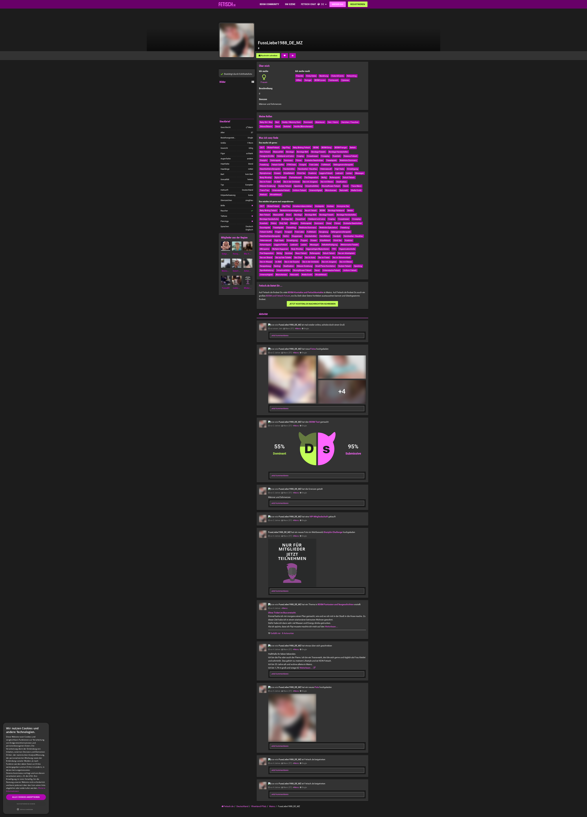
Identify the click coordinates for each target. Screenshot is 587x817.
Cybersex (345, 80)
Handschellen (289, 169)
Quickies (288, 253)
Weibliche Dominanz (348, 160)
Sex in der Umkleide (292, 182)
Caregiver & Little (267, 156)
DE (322, 4)
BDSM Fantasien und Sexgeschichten (336, 604)
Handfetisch (325, 236)
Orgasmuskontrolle (347, 249)
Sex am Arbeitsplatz (346, 253)
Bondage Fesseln (318, 152)
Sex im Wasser (266, 262)
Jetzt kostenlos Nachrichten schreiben (312, 304)
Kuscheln (336, 156)
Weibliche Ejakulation (328, 228)
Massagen (359, 173)
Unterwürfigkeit (315, 190)
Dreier (329, 223)
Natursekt (344, 190)
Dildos (273, 223)
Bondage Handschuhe (269, 219)
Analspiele (319, 206)
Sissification (341, 182)
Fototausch (333, 80)
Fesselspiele (331, 160)
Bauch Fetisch (311, 210)
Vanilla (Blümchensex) (303, 126)
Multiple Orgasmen (280, 249)
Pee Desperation (311, 177)
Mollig (324, 177)
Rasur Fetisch (301, 253)
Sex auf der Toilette (283, 257)
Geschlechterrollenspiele (270, 169)
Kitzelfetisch (289, 173)
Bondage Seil (287, 219)
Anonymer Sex (343, 206)
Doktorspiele (275, 160)
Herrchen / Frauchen (349, 122)
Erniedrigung (352, 169)
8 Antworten (288, 633)
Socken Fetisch (285, 186)
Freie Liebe (313, 165)
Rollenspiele (335, 177)
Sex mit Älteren (327, 182)
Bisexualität (278, 152)
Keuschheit (300, 219)
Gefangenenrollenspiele (343, 165)
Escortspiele (265, 228)
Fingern (278, 232)
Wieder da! (337, 4)
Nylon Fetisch (280, 177)
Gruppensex (297, 236)
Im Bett (277, 182)
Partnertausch (295, 177)
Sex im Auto (310, 257)
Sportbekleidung (266, 270)
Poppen (304, 240)
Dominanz (288, 160)
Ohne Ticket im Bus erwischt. (282, 612)
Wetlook (263, 195)
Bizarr (288, 215)
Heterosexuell (326, 169)
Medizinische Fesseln (349, 245)
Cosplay (300, 156)
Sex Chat (298, 257)
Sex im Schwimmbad (341, 257)
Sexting (277, 266)
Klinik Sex (301, 173)
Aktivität (263, 314)
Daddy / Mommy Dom (291, 122)
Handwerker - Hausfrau (307, 169)
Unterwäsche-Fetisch (281, 190)
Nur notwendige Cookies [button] (26, 804)
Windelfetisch (275, 195)
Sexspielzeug (265, 266)
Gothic (286, 236)
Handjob (336, 236)
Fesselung (264, 165)
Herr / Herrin (333, 122)
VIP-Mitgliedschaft (319, 516)
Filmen (299, 160)
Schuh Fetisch (349, 177)
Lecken (349, 173)
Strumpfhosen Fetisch (331, 186)
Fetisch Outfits (278, 165)
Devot (277, 126)
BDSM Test (314, 422)
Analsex (330, 206)
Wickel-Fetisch (273, 147)
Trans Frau (264, 190)
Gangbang (323, 232)
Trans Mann (356, 186)
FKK (334, 249)
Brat (277, 122)
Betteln (353, 147)
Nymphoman (265, 173)
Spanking (298, 186)
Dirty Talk (283, 223)
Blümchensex (330, 190)
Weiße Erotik (356, 190)
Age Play (286, 147)
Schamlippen (265, 245)
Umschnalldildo (311, 186)
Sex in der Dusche (292, 262)
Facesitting (291, 228)
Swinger (308, 80)
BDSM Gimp (326, 147)
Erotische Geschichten (314, 160)
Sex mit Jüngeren (310, 182)
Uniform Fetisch (299, 190)
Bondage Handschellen (338, 152)
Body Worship (265, 177)
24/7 (262, 147)
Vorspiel (302, 165)
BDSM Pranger (341, 147)
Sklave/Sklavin (266, 126)
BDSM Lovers (320, 80)
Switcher (287, 126)
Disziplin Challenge (333, 532)
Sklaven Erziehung (267, 186)
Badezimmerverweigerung (291, 210)
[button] (26, 809)
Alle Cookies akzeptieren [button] (26, 797)
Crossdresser (312, 156)
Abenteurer (320, 122)
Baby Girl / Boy (266, 122)
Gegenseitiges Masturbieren (317, 249)
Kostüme (312, 173)
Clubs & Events (337, 76)
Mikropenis (264, 249)
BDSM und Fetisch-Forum (278, 295)
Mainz (298, 328)
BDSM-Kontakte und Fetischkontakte (305, 292)
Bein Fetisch (265, 152)
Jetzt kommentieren (279, 335)
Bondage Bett (302, 152)
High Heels (339, 169)
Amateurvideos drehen (302, 206)
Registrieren (357, 4)
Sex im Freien (265, 182)
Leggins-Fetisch (325, 173)
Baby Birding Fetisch (301, 147)
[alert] (26, 768)
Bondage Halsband (336, 210)
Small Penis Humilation (325, 266)
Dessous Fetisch (350, 156)
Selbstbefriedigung (329, 245)
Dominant (308, 122)
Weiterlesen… (331, 626)
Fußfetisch (325, 165)
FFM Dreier (291, 165)
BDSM (315, 147)
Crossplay (325, 156)
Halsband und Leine (285, 156)
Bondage (290, 152)
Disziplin (263, 160)
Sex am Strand (266, 257)
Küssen (277, 173)
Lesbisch (339, 173)
